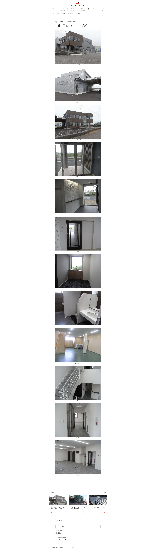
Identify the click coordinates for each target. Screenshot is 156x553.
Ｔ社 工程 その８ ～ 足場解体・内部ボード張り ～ (58, 508)
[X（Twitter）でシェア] (59, 482)
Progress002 (77, 13)
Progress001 (63, 13)
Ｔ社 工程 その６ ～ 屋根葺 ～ (97, 508)
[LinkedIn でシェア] (62, 482)
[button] (72, 8)
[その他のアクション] (100, 21)
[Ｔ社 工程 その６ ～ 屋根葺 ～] (98, 500)
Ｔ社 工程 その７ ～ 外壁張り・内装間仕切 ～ (78, 508)
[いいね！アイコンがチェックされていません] (59, 540)
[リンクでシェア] (65, 482)
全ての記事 (51, 13)
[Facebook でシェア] (56, 482)
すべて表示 (104, 492)
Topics (57, 13)
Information (70, 13)
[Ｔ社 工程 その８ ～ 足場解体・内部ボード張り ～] (58, 500)
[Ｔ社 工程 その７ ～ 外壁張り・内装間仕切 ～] (78, 500)
